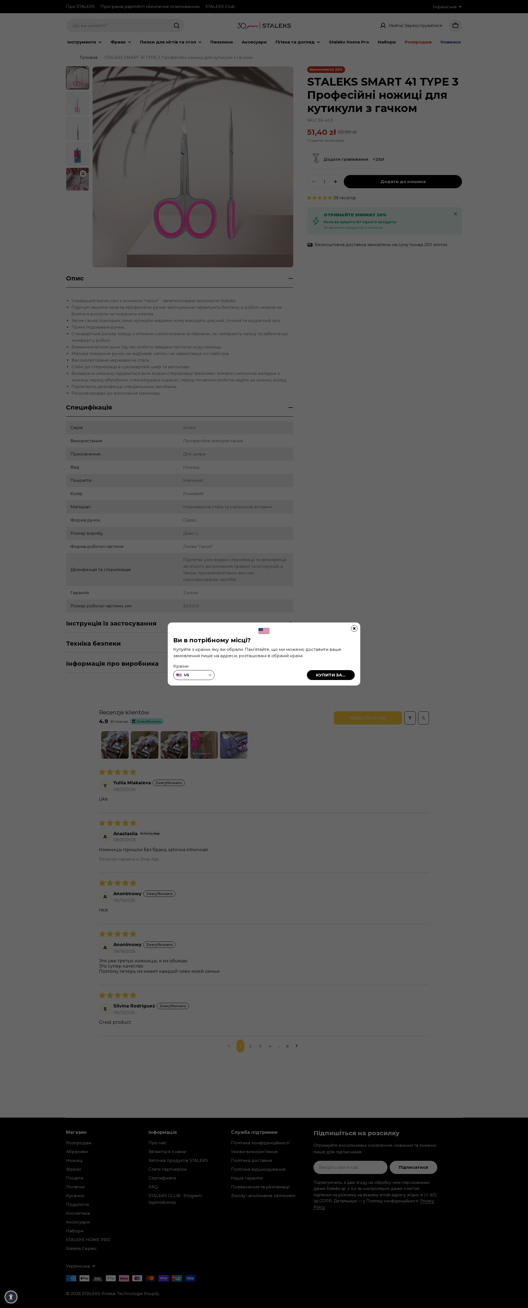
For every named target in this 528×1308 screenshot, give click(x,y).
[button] (11, 1297)
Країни (180, 666)
